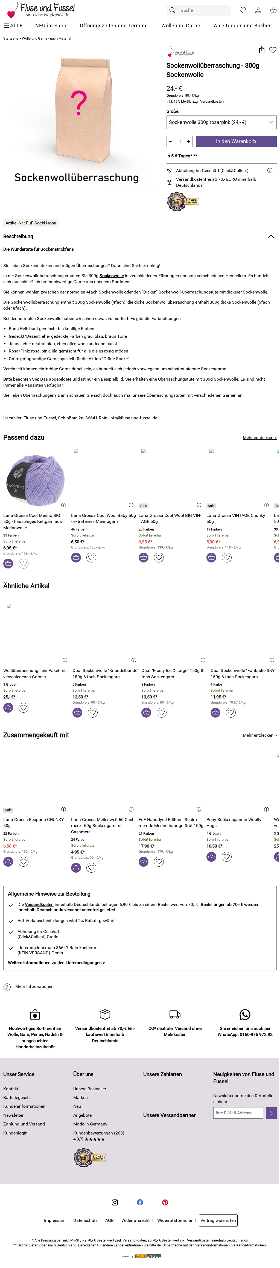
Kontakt (10, 1088)
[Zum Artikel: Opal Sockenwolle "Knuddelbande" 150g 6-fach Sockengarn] (105, 633)
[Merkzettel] (243, 10)
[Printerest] (165, 1202)
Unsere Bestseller (89, 1088)
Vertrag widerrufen (218, 1220)
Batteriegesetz (17, 1097)
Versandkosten (212, 101)
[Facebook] (140, 1202)
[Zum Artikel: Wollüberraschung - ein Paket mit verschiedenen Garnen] (36, 633)
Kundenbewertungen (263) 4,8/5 (98, 1136)
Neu (77, 1106)
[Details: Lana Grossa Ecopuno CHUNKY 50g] (8, 810)
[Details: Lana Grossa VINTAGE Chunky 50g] (212, 505)
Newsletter (13, 1115)
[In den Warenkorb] (8, 563)
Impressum (55, 1220)
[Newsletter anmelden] (271, 1113)
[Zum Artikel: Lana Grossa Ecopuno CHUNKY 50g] (35, 782)
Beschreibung (18, 236)
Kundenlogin (15, 1133)
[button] (261, 50)
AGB (109, 1220)
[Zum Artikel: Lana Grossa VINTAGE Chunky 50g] (239, 478)
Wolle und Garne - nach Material (46, 38)
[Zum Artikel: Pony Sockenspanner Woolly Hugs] (239, 782)
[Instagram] (114, 1202)
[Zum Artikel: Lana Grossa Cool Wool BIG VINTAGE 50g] (171, 478)
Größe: (173, 111)
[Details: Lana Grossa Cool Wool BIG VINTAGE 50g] (144, 505)
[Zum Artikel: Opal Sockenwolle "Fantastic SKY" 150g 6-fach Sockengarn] (244, 633)
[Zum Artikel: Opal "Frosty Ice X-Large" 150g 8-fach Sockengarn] (174, 633)
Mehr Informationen (34, 986)
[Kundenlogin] (258, 10)
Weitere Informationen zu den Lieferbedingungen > (56, 962)
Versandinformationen (248, 1245)
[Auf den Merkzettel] (273, 50)
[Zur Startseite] (44, 10)
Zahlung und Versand (24, 1124)
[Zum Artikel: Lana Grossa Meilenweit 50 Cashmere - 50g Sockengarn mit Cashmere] (103, 782)
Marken (80, 1097)
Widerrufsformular (174, 1220)
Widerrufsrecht (135, 1220)
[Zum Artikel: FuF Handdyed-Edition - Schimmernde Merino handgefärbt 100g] (171, 782)
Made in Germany (90, 1124)
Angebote (82, 1115)
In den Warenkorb (236, 141)
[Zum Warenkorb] (273, 10)
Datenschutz (85, 1220)
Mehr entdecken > (260, 437)
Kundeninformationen (24, 1106)
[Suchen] (174, 10)
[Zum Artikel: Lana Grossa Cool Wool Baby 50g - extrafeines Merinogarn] (103, 478)
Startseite (10, 38)
